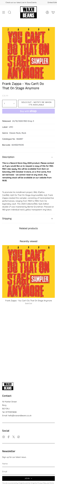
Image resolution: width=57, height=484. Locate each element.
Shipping (6, 218)
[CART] (53, 12)
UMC (11, 127)
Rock (24, 133)
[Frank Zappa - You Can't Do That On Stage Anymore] (28, 271)
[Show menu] (3, 12)
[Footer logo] (7, 386)
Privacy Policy (41, 483)
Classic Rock (15, 133)
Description (8, 157)
